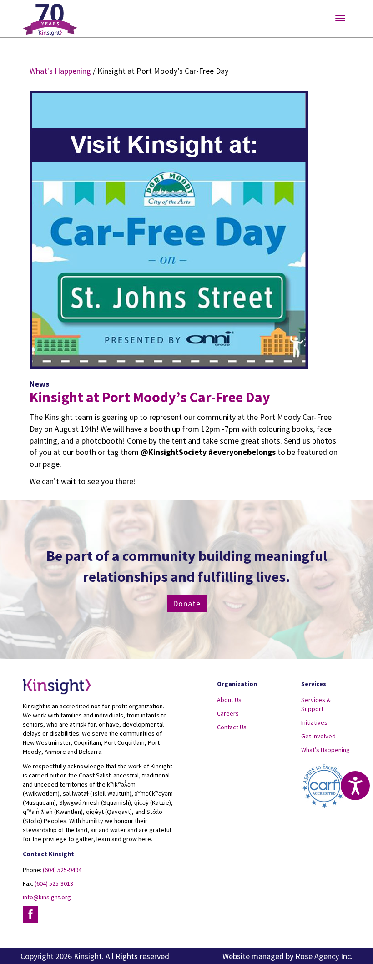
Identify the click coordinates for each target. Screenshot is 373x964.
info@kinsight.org (47, 897)
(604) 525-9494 (62, 870)
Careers (228, 713)
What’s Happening (325, 750)
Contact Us (232, 727)
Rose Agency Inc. (324, 956)
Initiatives (314, 722)
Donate (187, 603)
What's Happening (60, 71)
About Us (229, 700)
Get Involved (318, 736)
